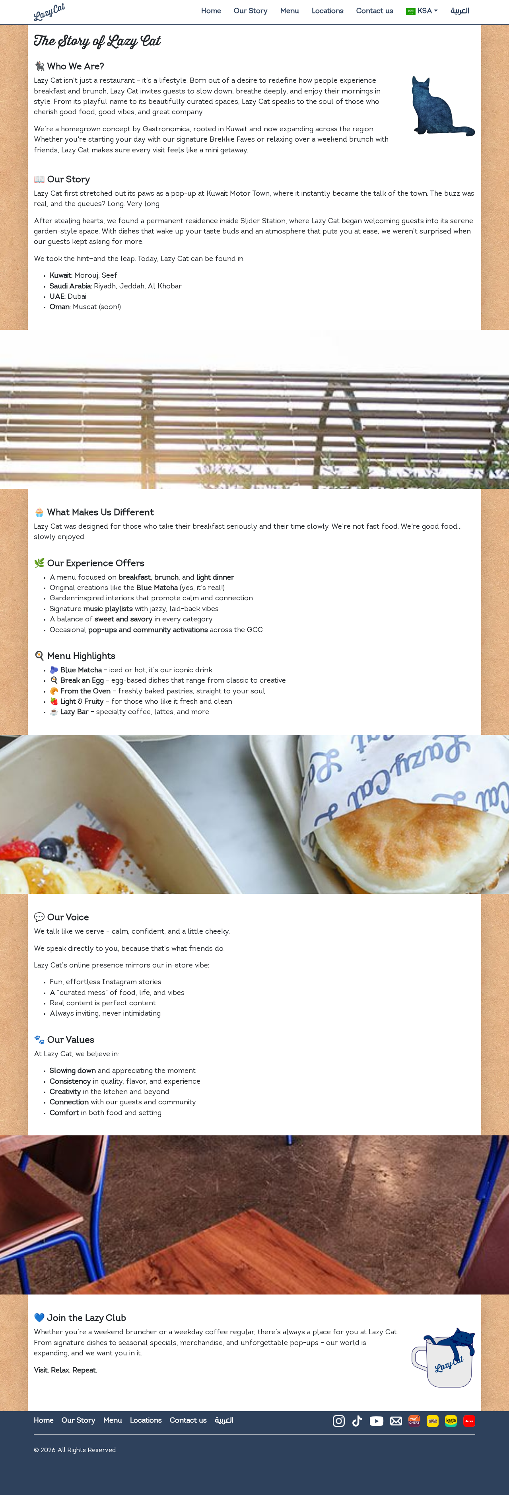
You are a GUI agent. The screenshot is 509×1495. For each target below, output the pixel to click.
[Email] (396, 1424)
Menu (289, 11)
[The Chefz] (414, 1424)
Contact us (374, 11)
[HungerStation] (433, 1424)
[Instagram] (339, 1424)
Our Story (251, 11)
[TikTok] (357, 1424)
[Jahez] (469, 1424)
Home (211, 11)
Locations (328, 11)
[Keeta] (451, 1424)
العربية (460, 10)
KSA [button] (424, 11)
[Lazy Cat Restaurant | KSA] (49, 12)
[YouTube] (376, 1421)
